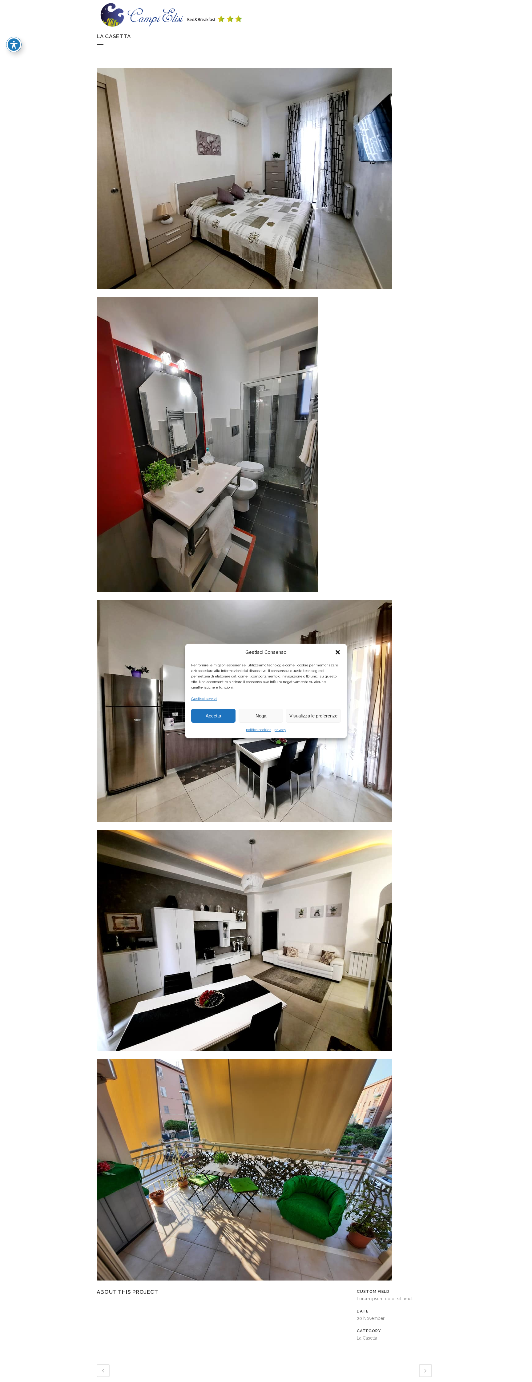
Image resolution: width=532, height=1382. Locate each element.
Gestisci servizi (204, 699)
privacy (280, 730)
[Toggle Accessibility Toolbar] (13, 44)
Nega (261, 715)
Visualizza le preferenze (313, 715)
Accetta (213, 715)
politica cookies (258, 730)
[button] (338, 652)
